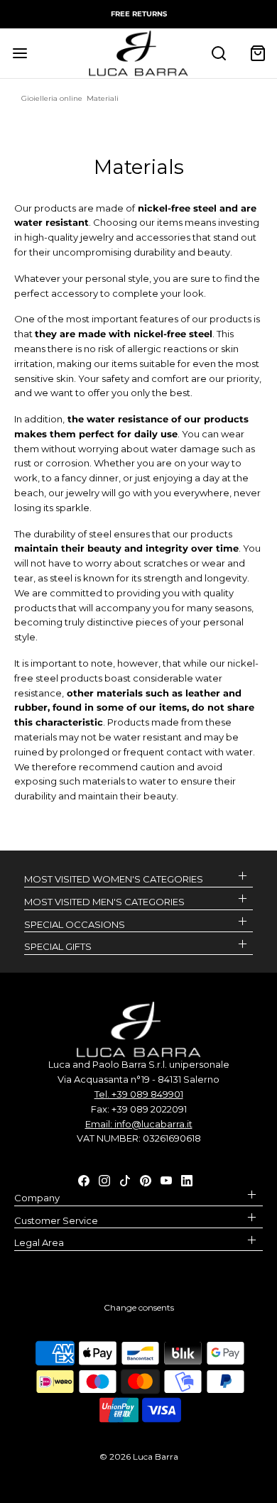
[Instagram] (104, 1179)
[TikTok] (125, 1179)
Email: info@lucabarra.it (138, 1124)
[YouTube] (166, 1179)
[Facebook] (83, 1179)
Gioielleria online (51, 98)
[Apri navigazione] (19, 52)
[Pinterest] (145, 1179)
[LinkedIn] (186, 1179)
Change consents (139, 1307)
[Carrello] (257, 52)
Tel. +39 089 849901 (138, 1094)
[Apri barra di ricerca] (218, 52)
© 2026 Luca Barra (138, 1456)
